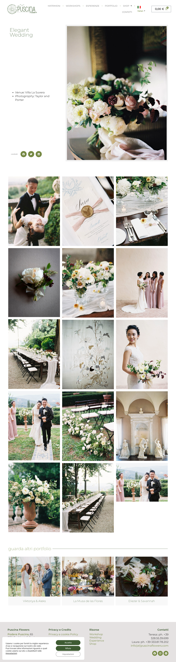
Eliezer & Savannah (88, 601)
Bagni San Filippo (141, 601)
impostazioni (11, 653)
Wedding (95, 637)
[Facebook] (154, 653)
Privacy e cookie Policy (63, 634)
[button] (23, 154)
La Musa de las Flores (34, 601)
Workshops (73, 6)
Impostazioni (68, 654)
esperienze (92, 6)
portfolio (111, 6)
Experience (96, 640)
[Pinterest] (165, 653)
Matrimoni (54, 6)
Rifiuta (68, 648)
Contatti (127, 12)
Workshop (96, 634)
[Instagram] (160, 653)
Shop (126, 6)
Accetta (68, 642)
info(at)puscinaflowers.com (149, 645)
